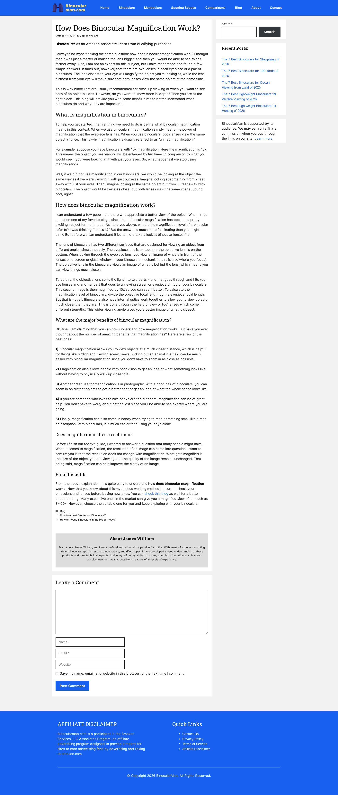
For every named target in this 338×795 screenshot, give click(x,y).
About (256, 7)
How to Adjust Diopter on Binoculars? (83, 515)
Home (104, 7)
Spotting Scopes (183, 7)
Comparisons (215, 7)
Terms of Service (194, 744)
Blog (238, 7)
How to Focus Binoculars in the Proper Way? (87, 519)
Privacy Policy (192, 739)
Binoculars (127, 7)
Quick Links (187, 724)
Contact (276, 7)
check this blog (156, 494)
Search (227, 24)
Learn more (263, 138)
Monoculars (153, 7)
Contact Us (190, 734)
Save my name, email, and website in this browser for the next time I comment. (122, 673)
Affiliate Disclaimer (196, 749)
